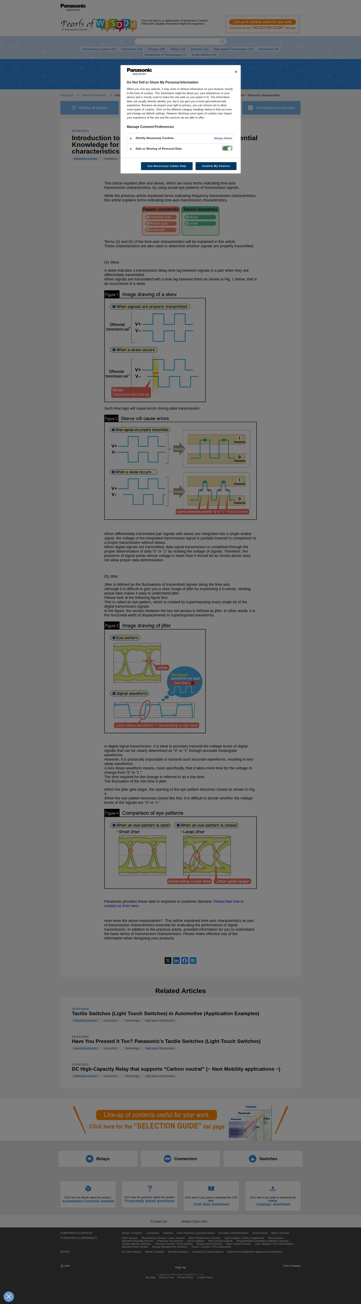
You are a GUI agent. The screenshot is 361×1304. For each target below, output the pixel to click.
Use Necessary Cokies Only (166, 166)
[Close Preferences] (9, 1296)
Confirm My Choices (216, 166)
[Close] (236, 71)
